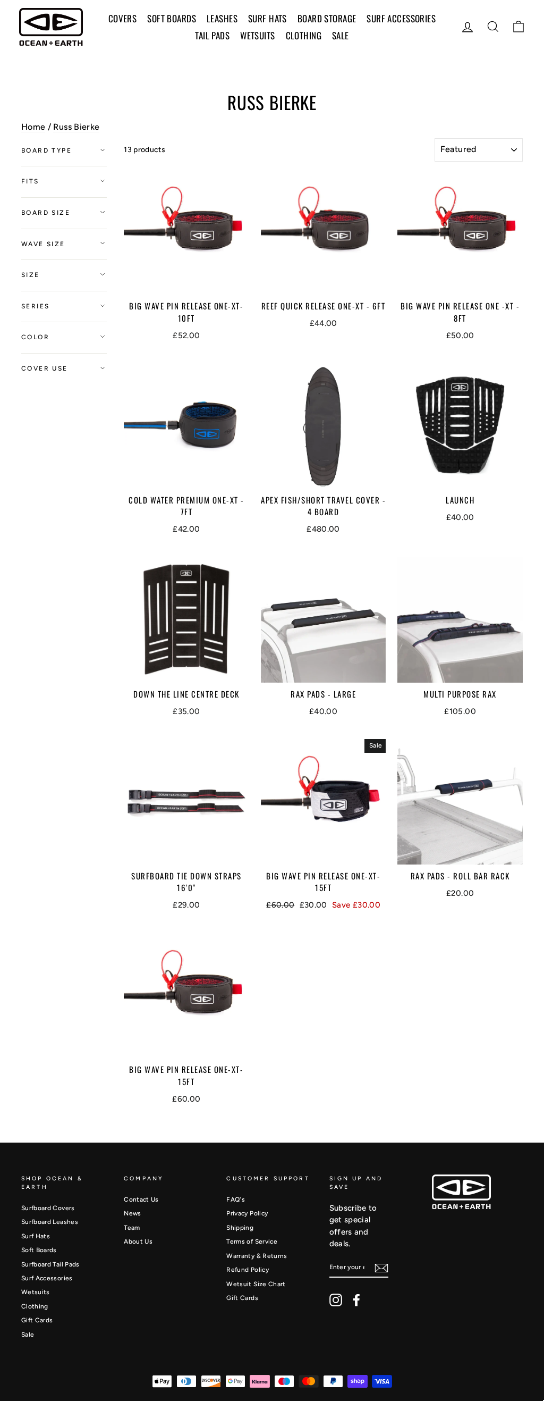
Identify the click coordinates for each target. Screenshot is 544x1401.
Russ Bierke (76, 127)
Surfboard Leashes (49, 1222)
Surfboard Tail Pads (50, 1264)
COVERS (122, 18)
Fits (30, 181)
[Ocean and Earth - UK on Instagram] (335, 1300)
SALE (340, 35)
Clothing (303, 35)
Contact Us (141, 1199)
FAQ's (235, 1199)
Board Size (45, 212)
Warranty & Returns (256, 1256)
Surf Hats (35, 1236)
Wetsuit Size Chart (255, 1284)
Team (132, 1227)
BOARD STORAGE (327, 18)
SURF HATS (267, 18)
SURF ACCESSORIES (401, 18)
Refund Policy (247, 1269)
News (132, 1213)
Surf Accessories (47, 1278)
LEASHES (222, 18)
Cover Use (44, 368)
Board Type (46, 150)
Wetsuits (35, 1292)
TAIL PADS (212, 35)
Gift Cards (37, 1320)
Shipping (239, 1227)
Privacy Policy (247, 1213)
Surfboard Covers (48, 1208)
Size (30, 275)
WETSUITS (257, 35)
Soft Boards (39, 1250)
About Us (138, 1241)
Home (33, 127)
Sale (27, 1334)
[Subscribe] (381, 1268)
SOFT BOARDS (171, 18)
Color (35, 337)
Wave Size (43, 244)
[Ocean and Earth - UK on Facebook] (356, 1300)
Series (35, 306)
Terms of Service (251, 1241)
